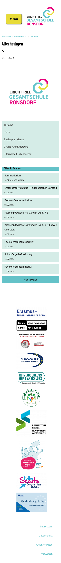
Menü (14, 19)
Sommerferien (14, 178)
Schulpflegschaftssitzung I (18, 257)
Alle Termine (30, 280)
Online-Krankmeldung (16, 146)
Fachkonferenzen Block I (18, 269)
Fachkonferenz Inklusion (18, 202)
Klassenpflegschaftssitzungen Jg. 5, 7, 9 (26, 215)
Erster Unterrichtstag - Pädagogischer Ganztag (30, 190)
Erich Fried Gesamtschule (14, 36)
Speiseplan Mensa (14, 139)
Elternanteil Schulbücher (17, 154)
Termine (34, 36)
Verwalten (47, 553)
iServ (7, 132)
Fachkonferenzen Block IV (19, 244)
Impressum (46, 526)
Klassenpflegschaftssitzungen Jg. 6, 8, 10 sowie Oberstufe (30, 229)
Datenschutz (46, 535)
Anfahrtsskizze (44, 544)
